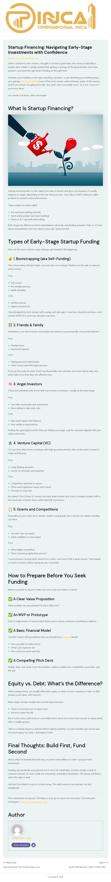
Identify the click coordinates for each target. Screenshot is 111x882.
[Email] (33, 845)
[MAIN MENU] (103, 18)
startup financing (29, 81)
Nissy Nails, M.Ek (21, 837)
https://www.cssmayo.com (34, 801)
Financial (67, 637)
